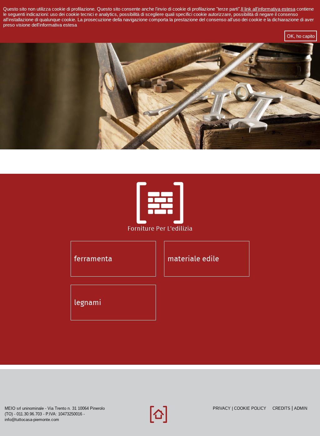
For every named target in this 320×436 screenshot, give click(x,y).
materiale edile (193, 258)
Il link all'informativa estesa (268, 9)
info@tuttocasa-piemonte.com (32, 419)
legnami (87, 302)
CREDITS (281, 408)
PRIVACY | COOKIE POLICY (242, 408)
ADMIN (300, 408)
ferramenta (93, 258)
